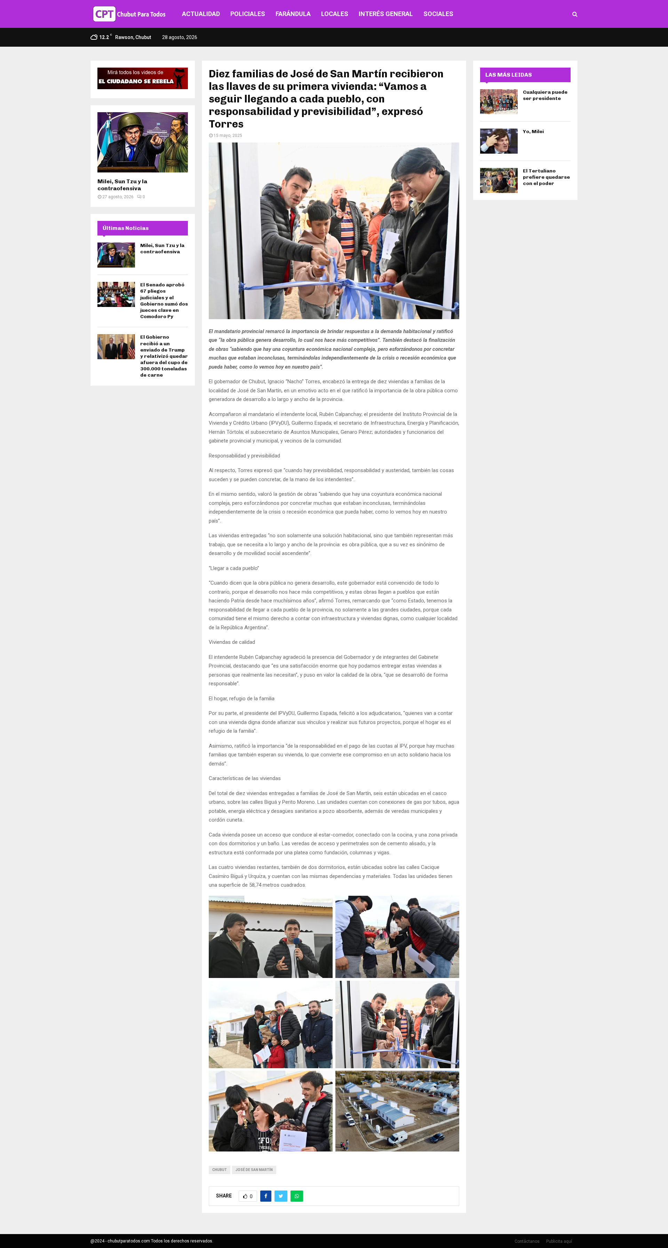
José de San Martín (254, 1170)
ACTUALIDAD (201, 13)
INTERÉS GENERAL (386, 13)
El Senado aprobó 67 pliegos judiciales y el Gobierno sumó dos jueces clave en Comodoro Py (164, 300)
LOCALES (334, 13)
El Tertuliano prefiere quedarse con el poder (546, 177)
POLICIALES (247, 13)
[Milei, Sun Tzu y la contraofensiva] (142, 142)
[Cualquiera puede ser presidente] (499, 101)
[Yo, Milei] (499, 141)
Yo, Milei (533, 131)
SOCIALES (438, 13)
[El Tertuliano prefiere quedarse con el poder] (499, 180)
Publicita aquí (559, 1241)
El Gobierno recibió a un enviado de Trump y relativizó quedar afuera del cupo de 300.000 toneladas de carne (164, 356)
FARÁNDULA (293, 13)
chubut (219, 1170)
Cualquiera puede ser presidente (545, 95)
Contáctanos (527, 1241)
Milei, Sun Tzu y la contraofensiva (122, 185)
